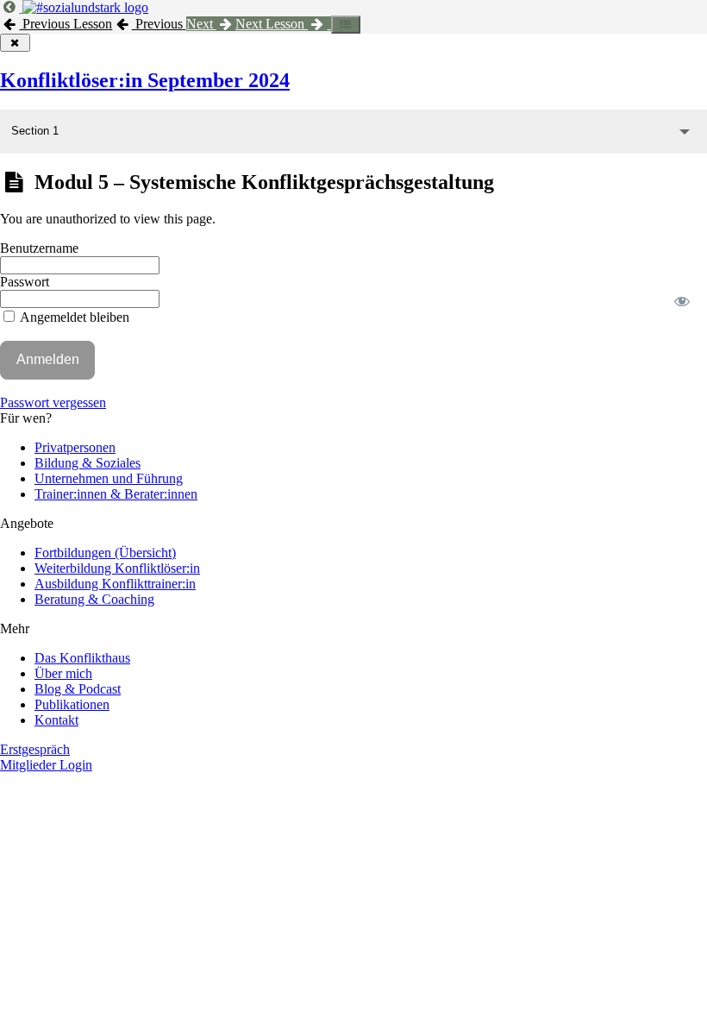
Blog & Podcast (77, 689)
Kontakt (56, 720)
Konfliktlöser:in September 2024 (145, 80)
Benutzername (39, 248)
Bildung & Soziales (87, 463)
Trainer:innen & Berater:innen (115, 494)
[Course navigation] (346, 25)
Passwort (24, 281)
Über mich (63, 673)
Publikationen (71, 704)
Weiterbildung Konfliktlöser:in (117, 568)
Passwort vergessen (53, 402)
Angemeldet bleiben (73, 317)
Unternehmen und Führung (108, 478)
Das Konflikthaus (82, 657)
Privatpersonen (75, 447)
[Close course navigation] (15, 43)
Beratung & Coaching (94, 599)
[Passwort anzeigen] (682, 301)
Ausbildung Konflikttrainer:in (115, 583)
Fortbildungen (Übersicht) (105, 552)
